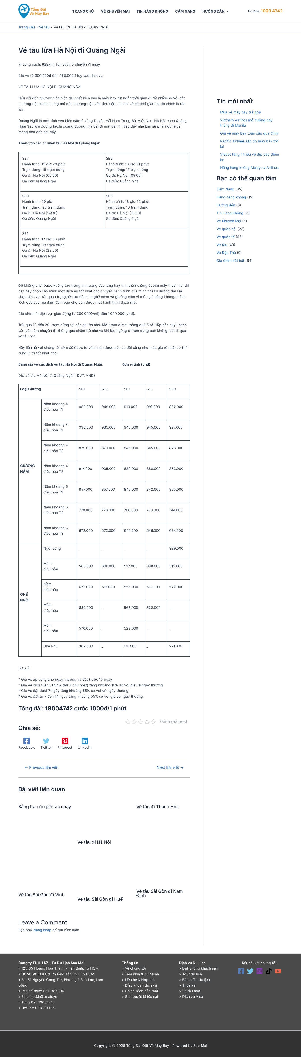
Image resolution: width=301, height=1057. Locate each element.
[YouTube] (278, 971)
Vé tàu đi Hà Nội (94, 842)
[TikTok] (269, 971)
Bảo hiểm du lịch (196, 980)
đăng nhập (42, 930)
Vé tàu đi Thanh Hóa (157, 806)
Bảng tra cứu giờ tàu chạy (44, 806)
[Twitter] (250, 971)
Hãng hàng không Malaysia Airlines (249, 167)
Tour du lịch (192, 974)
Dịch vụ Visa (192, 996)
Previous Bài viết (41, 767)
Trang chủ (26, 27)
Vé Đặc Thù (226, 252)
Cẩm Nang (225, 189)
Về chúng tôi (135, 968)
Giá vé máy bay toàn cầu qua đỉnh (249, 133)
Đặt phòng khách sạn (200, 968)
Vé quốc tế (226, 237)
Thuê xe (188, 985)
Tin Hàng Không (230, 213)
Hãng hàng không (231, 197)
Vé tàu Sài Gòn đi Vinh (41, 894)
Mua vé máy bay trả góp (240, 112)
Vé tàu (44, 27)
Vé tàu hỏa (191, 991)
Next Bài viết (170, 767)
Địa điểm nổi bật (230, 260)
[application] (227, 11)
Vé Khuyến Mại (229, 221)
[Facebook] (241, 971)
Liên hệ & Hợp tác (140, 980)
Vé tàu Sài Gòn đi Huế (100, 899)
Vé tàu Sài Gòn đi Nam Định (159, 893)
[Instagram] (259, 971)
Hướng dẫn (226, 205)
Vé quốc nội (226, 229)
